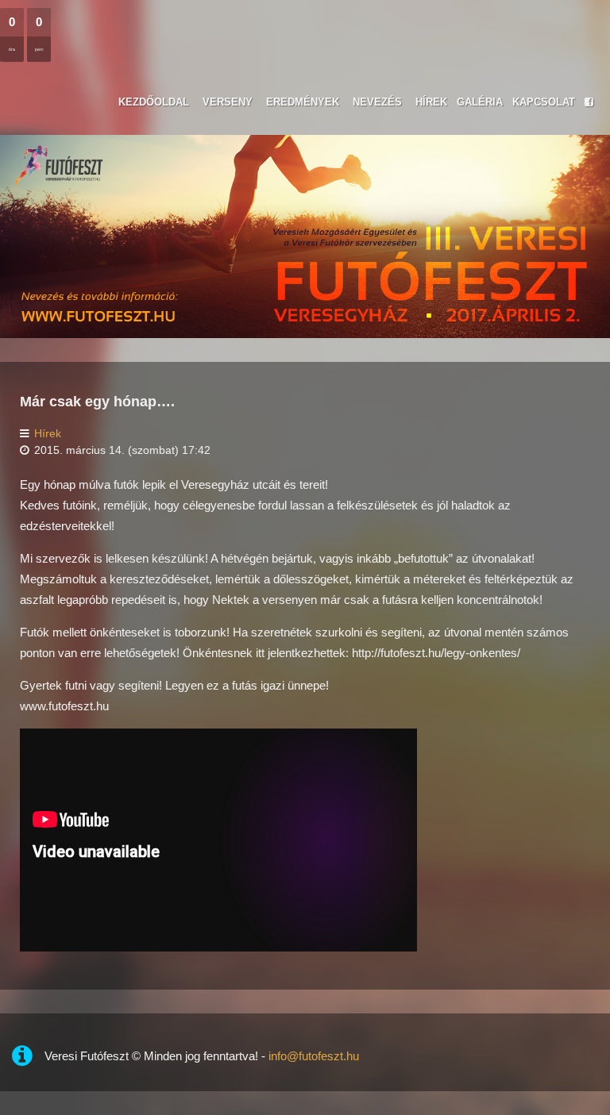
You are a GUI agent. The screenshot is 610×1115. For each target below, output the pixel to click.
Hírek (47, 434)
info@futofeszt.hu (313, 1056)
